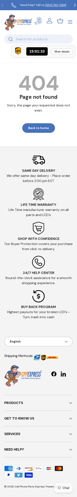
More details (62, 51)
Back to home (38, 128)
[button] (60, 20)
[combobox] (38, 39)
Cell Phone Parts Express (30, 486)
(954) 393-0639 (55, 5)
